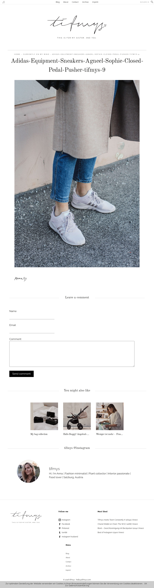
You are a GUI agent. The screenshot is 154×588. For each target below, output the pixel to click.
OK (145, 583)
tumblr (64, 532)
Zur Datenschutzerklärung (77, 585)
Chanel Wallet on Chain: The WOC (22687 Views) (118, 524)
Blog (58, 2)
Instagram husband (70, 537)
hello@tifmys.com (83, 580)
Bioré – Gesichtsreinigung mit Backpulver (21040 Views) (121, 528)
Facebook (66, 524)
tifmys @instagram (77, 448)
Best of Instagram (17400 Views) (111, 532)
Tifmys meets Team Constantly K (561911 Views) (118, 520)
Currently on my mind (36, 54)
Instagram (66, 520)
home (17, 54)
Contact (75, 2)
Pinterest (65, 528)
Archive (85, 2)
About (65, 2)
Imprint (95, 2)
